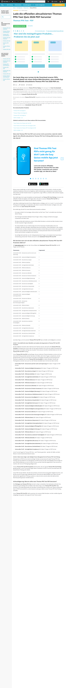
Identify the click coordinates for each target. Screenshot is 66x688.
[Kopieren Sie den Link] (21, 31)
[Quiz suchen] (6, 17)
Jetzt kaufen (30, 25)
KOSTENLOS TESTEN (19, 26)
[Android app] (43, 184)
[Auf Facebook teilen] (13, 31)
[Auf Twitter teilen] (15, 31)
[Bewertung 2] (14, 10)
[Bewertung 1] (13, 10)
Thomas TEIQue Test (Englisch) (6, 32)
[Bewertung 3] (15, 10)
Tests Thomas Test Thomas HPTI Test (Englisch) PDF (25, 128)
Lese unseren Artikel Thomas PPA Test (55, 31)
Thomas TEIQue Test (6, 47)
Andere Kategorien (40, 5)
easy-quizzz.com (19, 245)
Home (14, 7)
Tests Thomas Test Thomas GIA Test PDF (22, 123)
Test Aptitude (19, 7)
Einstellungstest (27, 5)
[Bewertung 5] (17, 10)
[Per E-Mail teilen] (17, 31)
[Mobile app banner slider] (30, 178)
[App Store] (14, 1)
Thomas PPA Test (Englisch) (6, 28)
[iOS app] (32, 184)
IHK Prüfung (10, 5)
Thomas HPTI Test (6, 43)
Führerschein (18, 5)
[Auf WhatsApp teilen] (19, 31)
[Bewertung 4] (16, 10)
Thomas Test (26, 7)
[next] (62, 158)
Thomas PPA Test (6, 49)
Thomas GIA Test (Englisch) (6, 38)
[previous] (14, 158)
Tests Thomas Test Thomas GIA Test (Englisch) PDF (25, 125)
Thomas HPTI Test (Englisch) (6, 35)
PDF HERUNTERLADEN (40, 31)
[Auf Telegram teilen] (23, 31)
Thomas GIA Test (6, 40)
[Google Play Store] (20, 1)
